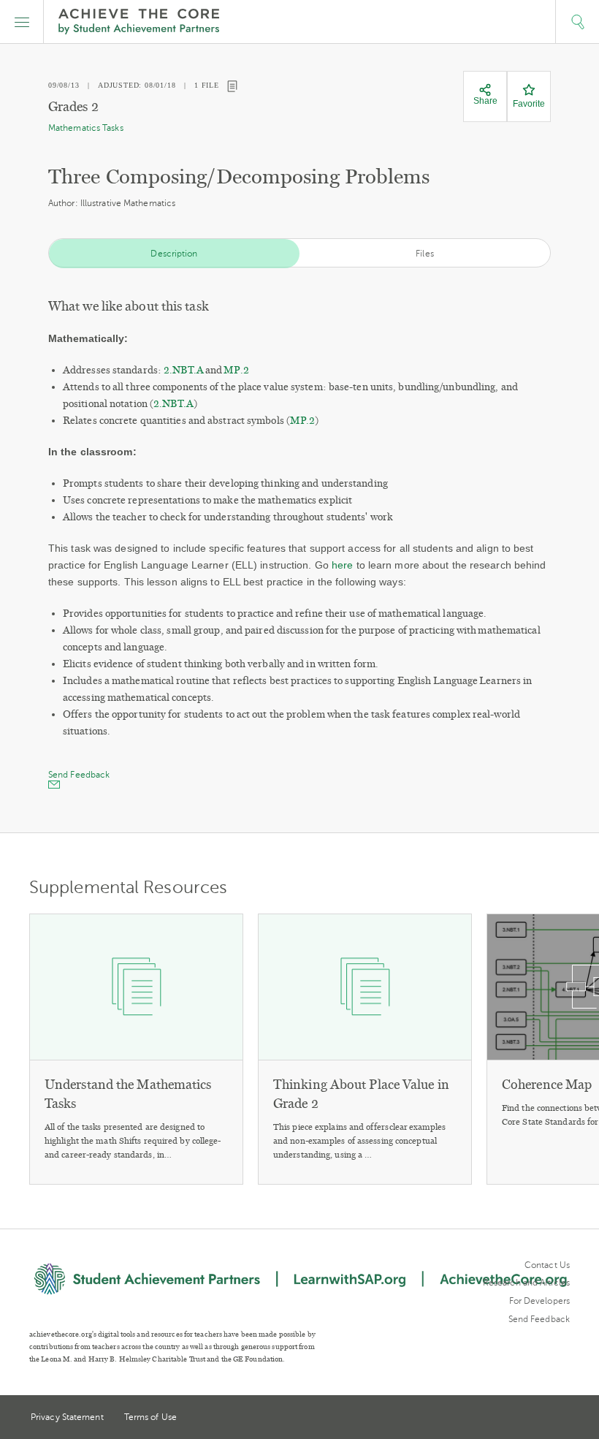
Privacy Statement (67, 1417)
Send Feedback (539, 1319)
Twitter (510, 1418)
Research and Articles (526, 1282)
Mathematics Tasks (85, 128)
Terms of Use (150, 1417)
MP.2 (236, 370)
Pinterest (537, 1418)
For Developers (539, 1301)
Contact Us (547, 1265)
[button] (22, 22)
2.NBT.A (184, 370)
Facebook (564, 1418)
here (342, 565)
